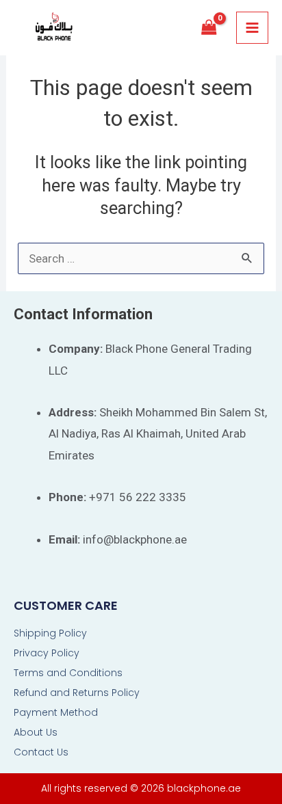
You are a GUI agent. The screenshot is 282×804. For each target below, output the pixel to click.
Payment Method (56, 712)
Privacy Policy (46, 653)
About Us (35, 732)
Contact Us (41, 752)
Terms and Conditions (68, 673)
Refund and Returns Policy (77, 692)
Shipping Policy (50, 633)
